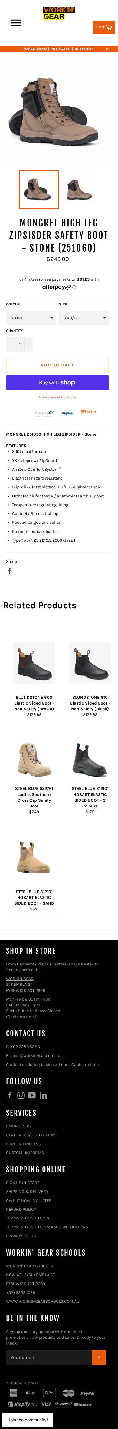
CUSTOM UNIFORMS (25, 1152)
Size (63, 304)
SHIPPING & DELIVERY (27, 1191)
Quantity (14, 330)
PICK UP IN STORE (23, 1182)
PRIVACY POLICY (21, 1236)
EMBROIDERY (19, 1126)
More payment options (58, 397)
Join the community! (28, 1419)
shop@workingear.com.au (35, 1055)
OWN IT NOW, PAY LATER (29, 1200)
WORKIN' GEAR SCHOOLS (29, 1266)
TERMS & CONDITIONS (27, 1218)
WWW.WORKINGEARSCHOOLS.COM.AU (42, 1301)
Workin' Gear (28, 1383)
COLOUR (13, 304)
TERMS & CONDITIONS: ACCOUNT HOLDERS (47, 1226)
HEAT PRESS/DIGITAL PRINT (31, 1134)
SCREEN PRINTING (23, 1144)
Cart (105, 26)
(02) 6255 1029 (21, 1292)
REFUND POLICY (21, 1209)
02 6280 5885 (26, 1046)
